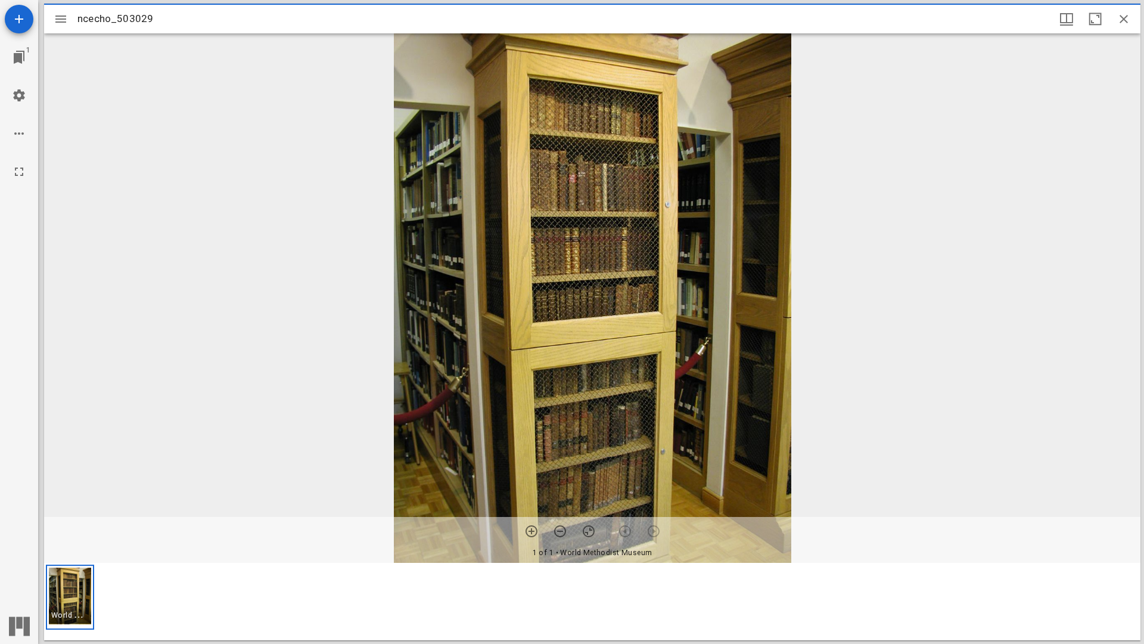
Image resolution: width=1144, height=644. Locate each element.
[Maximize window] (1095, 19)
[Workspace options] (19, 133)
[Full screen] (19, 171)
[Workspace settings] (19, 95)
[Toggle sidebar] (60, 19)
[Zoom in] (531, 531)
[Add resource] (19, 19)
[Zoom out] (560, 531)
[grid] (592, 601)
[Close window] (1123, 19)
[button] (70, 597)
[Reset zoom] (588, 531)
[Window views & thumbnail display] (1066, 19)
